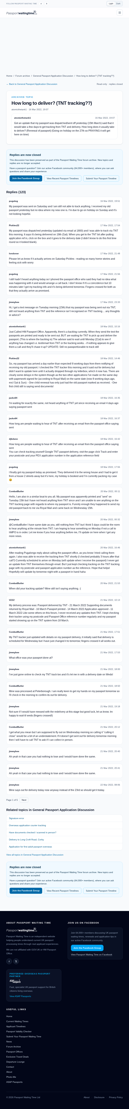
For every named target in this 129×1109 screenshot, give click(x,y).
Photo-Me (11, 1077)
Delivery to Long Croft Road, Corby (26, 839)
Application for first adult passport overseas (30, 846)
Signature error (16, 818)
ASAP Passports (14, 1082)
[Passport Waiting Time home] (21, 12)
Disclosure (99, 1097)
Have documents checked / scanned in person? (32, 832)
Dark (118, 4)
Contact (10, 1067)
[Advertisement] (64, 42)
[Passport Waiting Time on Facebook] (41, 3)
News (9, 1041)
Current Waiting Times (17, 1021)
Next (24, 800)
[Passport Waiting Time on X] (16, 961)
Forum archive (22, 76)
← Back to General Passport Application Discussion (31, 84)
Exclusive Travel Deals (17, 1056)
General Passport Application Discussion (53, 76)
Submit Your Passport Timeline (101, 178)
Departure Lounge (15, 1062)
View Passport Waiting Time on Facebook (91, 954)
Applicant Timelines (15, 1026)
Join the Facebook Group (26, 178)
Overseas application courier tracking (27, 825)
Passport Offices (14, 1051)
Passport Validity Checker (19, 1031)
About (9, 1072)
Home (9, 76)
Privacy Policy (116, 1097)
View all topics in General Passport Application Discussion (34, 854)
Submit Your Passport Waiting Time (23, 1036)
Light (111, 4)
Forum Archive (13, 1046)
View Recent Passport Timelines (63, 178)
